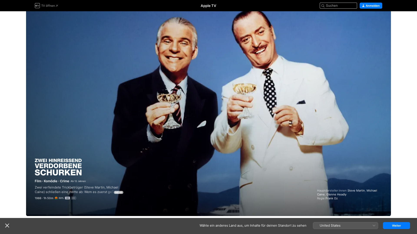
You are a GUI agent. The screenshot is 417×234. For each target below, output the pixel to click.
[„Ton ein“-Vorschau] (379, 19)
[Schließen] (7, 226)
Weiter (396, 225)
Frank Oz (332, 198)
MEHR (118, 192)
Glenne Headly (336, 194)
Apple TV (208, 5)
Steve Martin (356, 190)
